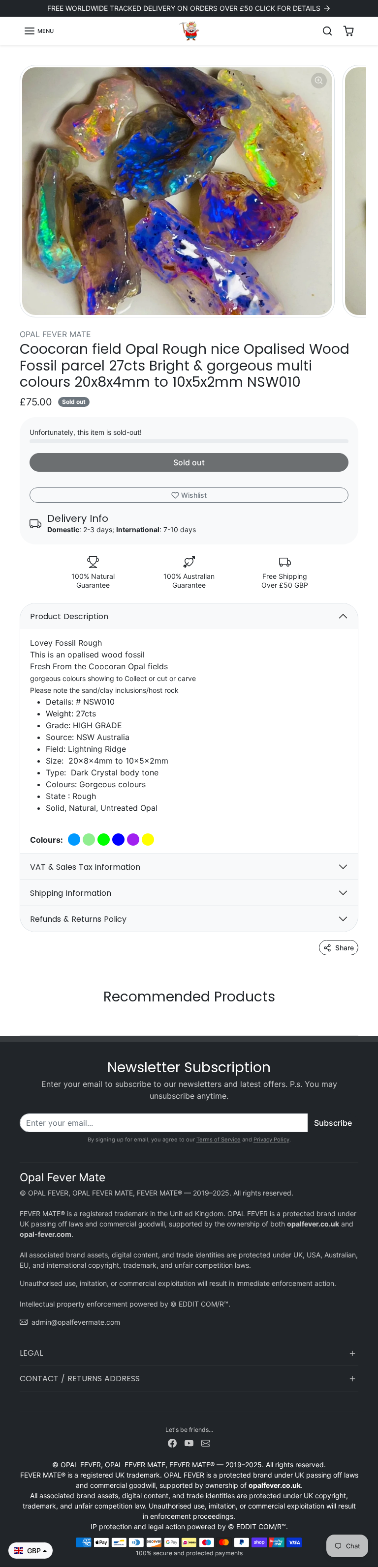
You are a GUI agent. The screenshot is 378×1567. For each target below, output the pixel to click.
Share (344, 947)
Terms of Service (218, 1139)
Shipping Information (70, 893)
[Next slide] (355, 1020)
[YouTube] (189, 1442)
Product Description (69, 616)
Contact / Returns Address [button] (80, 1378)
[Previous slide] (23, 1020)
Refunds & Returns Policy (78, 919)
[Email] (205, 1442)
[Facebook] (172, 1442)
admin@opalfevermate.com (76, 1322)
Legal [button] (31, 1353)
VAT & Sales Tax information (85, 867)
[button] (39, 31)
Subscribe (333, 1123)
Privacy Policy (271, 1139)
